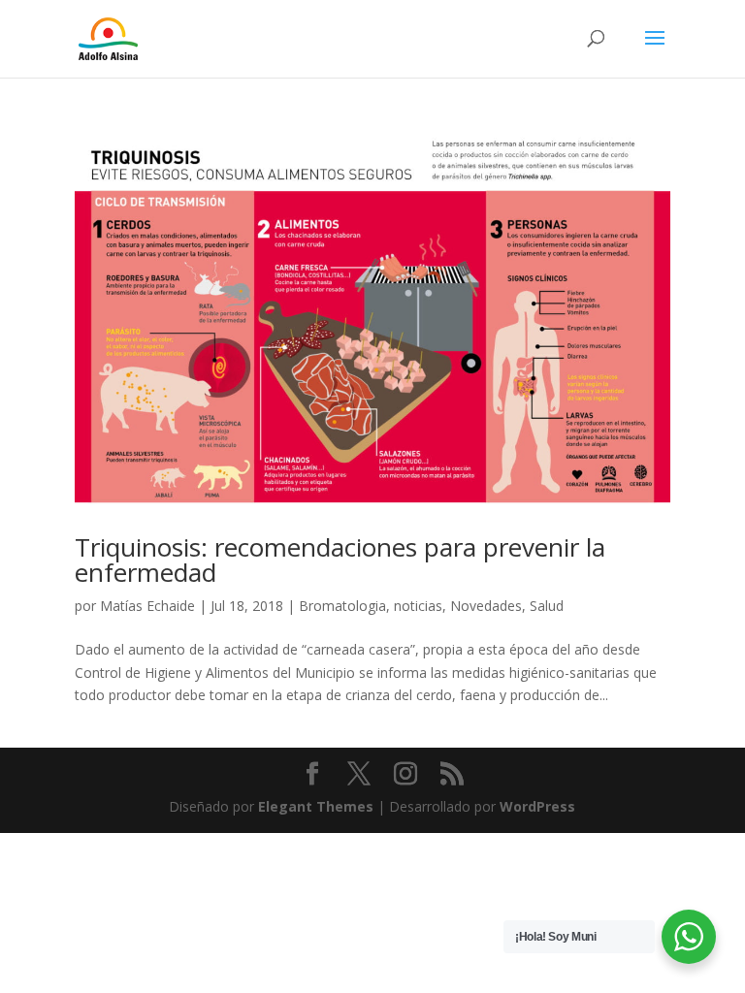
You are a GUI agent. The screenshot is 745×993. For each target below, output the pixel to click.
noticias (418, 605)
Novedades (486, 605)
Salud (547, 605)
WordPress (537, 806)
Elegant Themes (315, 806)
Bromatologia (342, 605)
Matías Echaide (147, 605)
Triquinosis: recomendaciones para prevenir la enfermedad (340, 559)
